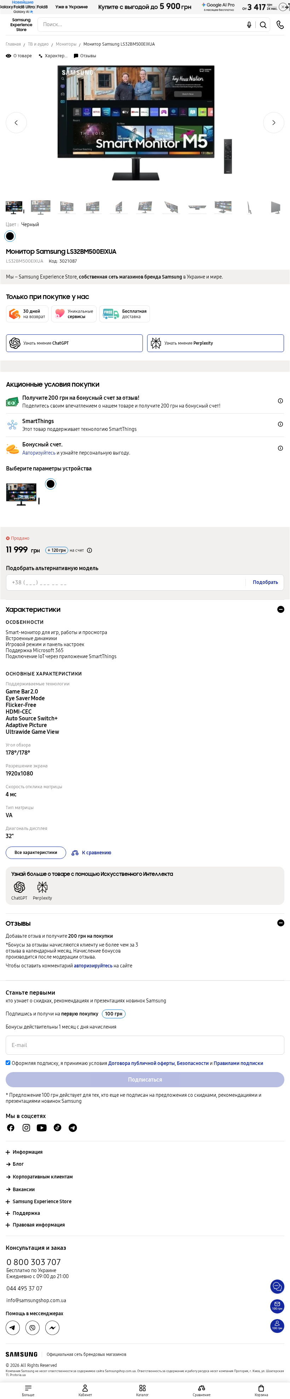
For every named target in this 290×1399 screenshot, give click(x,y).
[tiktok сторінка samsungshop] (57, 1127)
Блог (18, 1164)
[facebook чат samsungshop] (10, 1127)
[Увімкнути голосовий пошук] (249, 24)
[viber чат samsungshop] (32, 1328)
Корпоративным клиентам (43, 1177)
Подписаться (145, 1079)
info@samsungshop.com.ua (36, 1301)
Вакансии (24, 1190)
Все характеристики (35, 852)
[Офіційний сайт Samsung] (21, 1354)
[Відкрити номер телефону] (280, 25)
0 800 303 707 (33, 1262)
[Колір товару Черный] (10, 236)
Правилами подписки (238, 1063)
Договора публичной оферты (141, 1063)
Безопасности (193, 1063)
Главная (13, 44)
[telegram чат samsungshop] (73, 1127)
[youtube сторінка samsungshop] (42, 1127)
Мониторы (66, 44)
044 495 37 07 (24, 1288)
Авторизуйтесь (39, 453)
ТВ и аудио (38, 44)
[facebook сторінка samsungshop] (52, 1328)
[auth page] (85, 1390)
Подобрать (265, 582)
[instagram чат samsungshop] (26, 1127)
